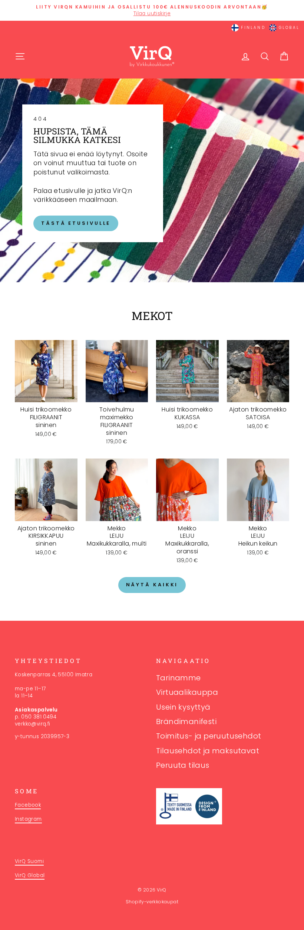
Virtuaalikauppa (187, 692)
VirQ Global (29, 875)
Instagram (28, 819)
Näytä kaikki (152, 584)
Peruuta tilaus (182, 765)
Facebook (28, 805)
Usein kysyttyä (183, 707)
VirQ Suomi (29, 861)
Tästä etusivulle (75, 223)
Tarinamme (178, 678)
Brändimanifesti (186, 721)
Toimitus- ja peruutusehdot (208, 736)
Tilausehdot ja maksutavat (207, 751)
